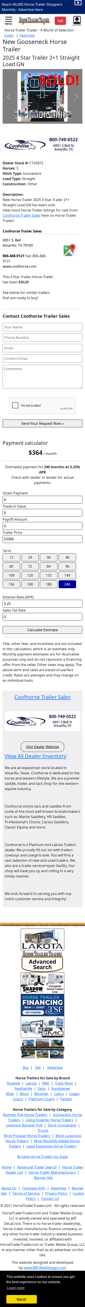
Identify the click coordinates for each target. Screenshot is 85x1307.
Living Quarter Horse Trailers (49, 1120)
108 (11, 575)
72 (30, 566)
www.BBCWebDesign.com (45, 1267)
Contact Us (50, 1198)
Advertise (55, 1067)
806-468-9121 (13, 255)
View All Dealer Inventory (35, 755)
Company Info (33, 1188)
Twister (66, 1099)
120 (30, 575)
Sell (38, 1067)
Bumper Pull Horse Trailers (25, 1114)
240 (67, 584)
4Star (10, 1093)
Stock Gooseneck (62, 1125)
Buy (26, 1067)
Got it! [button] (21, 1299)
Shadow (13, 1083)
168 (30, 584)
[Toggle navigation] (8, 21)
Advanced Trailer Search (37, 1167)
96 (67, 566)
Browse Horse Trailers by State (42, 1156)
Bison (24, 1093)
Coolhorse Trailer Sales (21, 215)
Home (7, 1167)
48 (67, 557)
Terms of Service (26, 1193)
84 (49, 566)
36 (49, 557)
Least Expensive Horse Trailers (51, 1146)
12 (11, 557)
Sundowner (60, 1088)
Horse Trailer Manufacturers (52, 1172)
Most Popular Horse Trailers (27, 1135)
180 (49, 584)
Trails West (64, 1083)
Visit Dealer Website (42, 746)
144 (67, 575)
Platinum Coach (41, 1099)
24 (30, 557)
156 (11, 584)
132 (49, 575)
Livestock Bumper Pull (24, 1125)
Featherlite (23, 1088)
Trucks (42, 1130)
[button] (76, 20)
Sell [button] (60, 20)
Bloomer (41, 1093)
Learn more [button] (16, 1288)
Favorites (27, 35)
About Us (9, 1188)
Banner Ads (43, 1177)
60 (11, 566)
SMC (45, 1083)
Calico (59, 1093)
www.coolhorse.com (19, 266)
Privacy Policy (56, 1193)
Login (9, 35)
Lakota (31, 1083)
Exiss (42, 1088)
